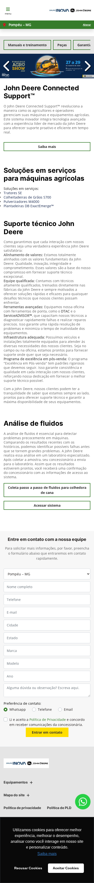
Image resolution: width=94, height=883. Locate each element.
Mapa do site (14, 795)
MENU (8, 13)
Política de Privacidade (47, 719)
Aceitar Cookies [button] (66, 868)
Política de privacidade (22, 808)
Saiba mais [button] (47, 854)
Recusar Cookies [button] (28, 868)
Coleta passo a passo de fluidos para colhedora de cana (47, 490)
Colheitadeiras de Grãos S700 (27, 197)
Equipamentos (16, 782)
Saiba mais (47, 146)
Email (68, 709)
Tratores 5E (13, 193)
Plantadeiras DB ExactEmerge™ (29, 206)
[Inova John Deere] (69, 10)
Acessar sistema (47, 505)
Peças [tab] (62, 45)
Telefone (45, 709)
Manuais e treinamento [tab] (27, 45)
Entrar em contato (47, 732)
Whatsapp (17, 709)
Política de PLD (59, 808)
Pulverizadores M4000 (21, 201)
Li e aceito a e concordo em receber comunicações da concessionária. (47, 722)
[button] (7, 66)
